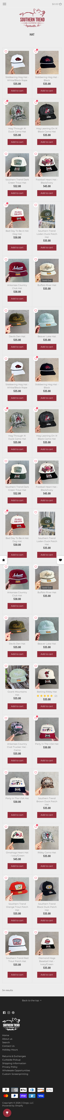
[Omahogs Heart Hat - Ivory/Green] (17, 838)
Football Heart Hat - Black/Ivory (47, 181)
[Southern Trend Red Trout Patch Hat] (17, 943)
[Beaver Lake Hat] (47, 322)
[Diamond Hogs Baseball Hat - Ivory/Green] (47, 943)
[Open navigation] (4, 4)
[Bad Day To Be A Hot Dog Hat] (17, 216)
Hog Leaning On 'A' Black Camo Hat (46, 130)
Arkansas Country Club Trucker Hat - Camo (17, 747)
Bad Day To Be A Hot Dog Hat (17, 232)
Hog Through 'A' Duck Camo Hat (17, 130)
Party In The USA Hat (46, 743)
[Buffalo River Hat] (47, 270)
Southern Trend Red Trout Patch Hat (17, 960)
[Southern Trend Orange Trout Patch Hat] (17, 889)
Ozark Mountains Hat (17, 693)
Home (5, 1035)
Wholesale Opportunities (16, 1070)
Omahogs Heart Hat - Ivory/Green (17, 854)
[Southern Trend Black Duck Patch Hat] (47, 889)
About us (7, 1038)
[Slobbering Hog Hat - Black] (47, 62)
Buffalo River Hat (47, 285)
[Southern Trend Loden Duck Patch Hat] (47, 216)
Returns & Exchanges (14, 1056)
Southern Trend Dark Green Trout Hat (17, 181)
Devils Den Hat (17, 336)
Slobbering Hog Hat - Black (46, 79)
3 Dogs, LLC (27, 1103)
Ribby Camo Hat (47, 852)
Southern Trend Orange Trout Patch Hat (17, 906)
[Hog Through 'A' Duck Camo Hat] (17, 114)
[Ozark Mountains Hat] (17, 677)
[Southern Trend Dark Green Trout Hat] (17, 165)
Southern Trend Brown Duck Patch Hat (46, 801)
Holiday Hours (10, 1049)
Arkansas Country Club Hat (17, 287)
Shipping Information (14, 1063)
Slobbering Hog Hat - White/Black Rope (17, 79)
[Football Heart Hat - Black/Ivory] (47, 165)
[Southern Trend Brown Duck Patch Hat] (47, 783)
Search (6, 1042)
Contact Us (8, 1046)
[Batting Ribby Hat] (47, 677)
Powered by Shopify (12, 1105)
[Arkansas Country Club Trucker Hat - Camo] (17, 729)
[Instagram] (8, 1012)
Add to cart (17, 90)
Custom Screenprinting (15, 1074)
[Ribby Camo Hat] (47, 838)
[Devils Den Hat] (17, 322)
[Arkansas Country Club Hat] (17, 270)
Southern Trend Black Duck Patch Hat (47, 906)
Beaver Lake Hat (47, 336)
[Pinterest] (13, 1012)
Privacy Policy (9, 1066)
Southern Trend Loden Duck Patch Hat (47, 233)
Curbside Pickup (11, 1059)
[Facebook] (4, 1012)
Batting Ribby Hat (47, 691)
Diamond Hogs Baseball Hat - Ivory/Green (47, 961)
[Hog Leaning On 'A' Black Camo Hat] (47, 114)
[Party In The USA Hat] (47, 729)
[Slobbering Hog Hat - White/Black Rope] (17, 62)
